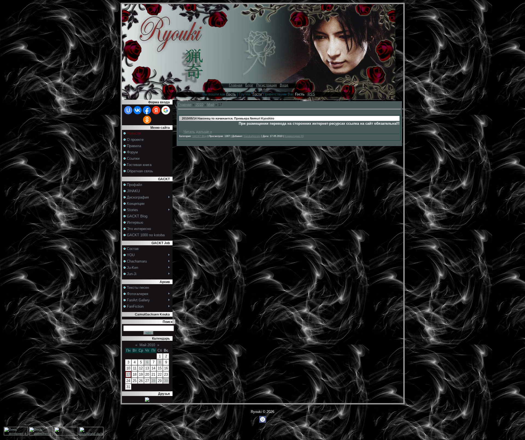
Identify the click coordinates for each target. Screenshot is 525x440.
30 (166, 381)
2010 (199, 105)
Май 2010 (147, 345)
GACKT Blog (199, 136)
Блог (249, 85)
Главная (235, 85)
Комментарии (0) (294, 136)
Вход (284, 85)
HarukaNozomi (252, 136)
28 (153, 381)
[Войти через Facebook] (147, 110)
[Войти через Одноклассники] (147, 120)
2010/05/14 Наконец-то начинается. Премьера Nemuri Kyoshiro (228, 118)
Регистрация (266, 85)
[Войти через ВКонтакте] (137, 110)
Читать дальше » (197, 132)
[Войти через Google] (165, 110)
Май (210, 105)
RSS (311, 94)
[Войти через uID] (128, 110)
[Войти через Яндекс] (156, 110)
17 (128, 374)
